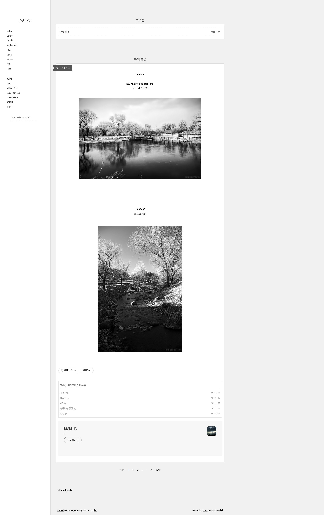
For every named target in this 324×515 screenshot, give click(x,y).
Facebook (78, 510)
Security (10, 40)
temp (9, 69)
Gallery (10, 35)
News (9, 50)
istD (61, 403)
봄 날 (62, 392)
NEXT (158, 469)
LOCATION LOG (13, 92)
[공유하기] (71, 370)
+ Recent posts (64, 490)
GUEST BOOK (12, 97)
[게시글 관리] (75, 370)
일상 (62, 413)
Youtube (86, 510)
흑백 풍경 (64, 32)
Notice (9, 31)
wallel (220, 510)
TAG (8, 83)
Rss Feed (60, 510)
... (65, 433)
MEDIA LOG (12, 88)
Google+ (93, 510)
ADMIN (10, 102)
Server (9, 54)
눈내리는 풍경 (66, 408)
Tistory (204, 510)
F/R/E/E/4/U (25, 20)
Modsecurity (12, 45)
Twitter (70, 510)
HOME (9, 78)
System (10, 59)
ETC (8, 64)
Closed (63, 398)
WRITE (10, 107)
